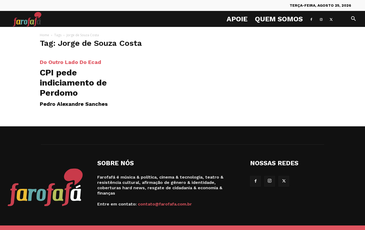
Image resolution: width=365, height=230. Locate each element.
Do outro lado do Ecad (70, 62)
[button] (353, 19)
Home (44, 35)
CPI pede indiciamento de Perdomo (73, 82)
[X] (331, 19)
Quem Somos (279, 19)
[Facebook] (311, 19)
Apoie (237, 19)
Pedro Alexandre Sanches (74, 104)
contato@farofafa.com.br (165, 204)
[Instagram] (321, 19)
